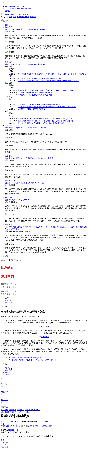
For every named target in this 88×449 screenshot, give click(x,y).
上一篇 (23, 358)
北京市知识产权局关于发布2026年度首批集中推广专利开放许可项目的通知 (46, 121)
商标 (14, 17)
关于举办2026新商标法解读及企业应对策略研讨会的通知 (39, 78)
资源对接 (20, 158)
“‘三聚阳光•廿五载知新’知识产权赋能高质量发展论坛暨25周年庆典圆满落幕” (47, 107)
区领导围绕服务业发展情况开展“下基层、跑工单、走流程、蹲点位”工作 (45, 119)
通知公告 (10, 64)
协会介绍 (8, 27)
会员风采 (31, 64)
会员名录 (41, 158)
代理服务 (33, 17)
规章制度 (20, 29)
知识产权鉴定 (52, 227)
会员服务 (8, 156)
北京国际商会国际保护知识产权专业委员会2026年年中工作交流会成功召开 (46, 90)
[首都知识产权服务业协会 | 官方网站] (15, 14)
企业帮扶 (40, 227)
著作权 (19, 17)
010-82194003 (13, 430)
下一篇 (30, 360)
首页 (7, 25)
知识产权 (25, 17)
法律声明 (28, 410)
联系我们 (8, 256)
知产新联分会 (32, 128)
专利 (10, 17)
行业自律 (24, 200)
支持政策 (51, 158)
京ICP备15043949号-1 (9, 426)
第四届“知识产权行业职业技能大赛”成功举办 (35, 95)
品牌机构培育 (11, 200)
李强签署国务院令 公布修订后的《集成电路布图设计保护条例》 (42, 123)
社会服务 (8, 225)
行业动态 (41, 64)
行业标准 (75, 227)
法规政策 (15, 229)
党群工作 (8, 125)
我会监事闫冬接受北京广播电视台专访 (32, 109)
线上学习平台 (11, 183)
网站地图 (20, 410)
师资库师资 (24, 183)
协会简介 (10, 29)
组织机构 (31, 29)
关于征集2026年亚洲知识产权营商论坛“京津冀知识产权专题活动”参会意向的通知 (48, 81)
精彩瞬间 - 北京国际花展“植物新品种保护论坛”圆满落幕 (39, 104)
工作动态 (44, 128)
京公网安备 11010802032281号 (41, 426)
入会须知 (10, 158)
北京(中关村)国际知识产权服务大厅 (20, 227)
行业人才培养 (10, 181)
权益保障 (8, 197)
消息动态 (8, 62)
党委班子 (20, 128)
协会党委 (10, 128)
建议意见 (36, 410)
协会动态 (20, 64)
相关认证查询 (37, 183)
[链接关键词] (44, 327)
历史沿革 (41, 29)
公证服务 (64, 227)
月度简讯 (31, 158)
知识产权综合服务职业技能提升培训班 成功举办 (36, 93)
